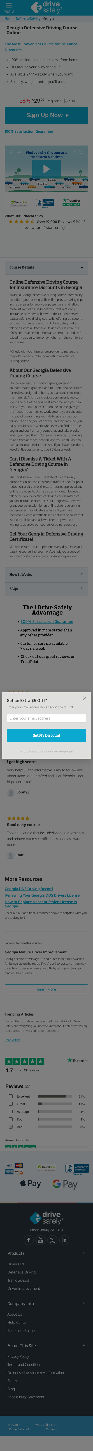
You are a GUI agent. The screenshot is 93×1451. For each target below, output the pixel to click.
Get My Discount (46, 735)
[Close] (85, 698)
